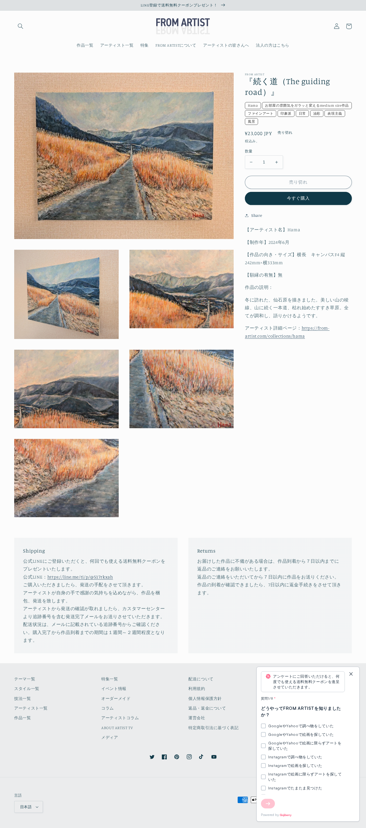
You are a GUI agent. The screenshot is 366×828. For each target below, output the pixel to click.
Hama (253, 105)
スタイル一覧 (26, 688)
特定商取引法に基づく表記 (213, 727)
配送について (201, 679)
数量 (249, 151)
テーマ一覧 (24, 679)
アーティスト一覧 (31, 708)
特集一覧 (109, 679)
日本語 (26, 807)
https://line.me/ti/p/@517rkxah (80, 577)
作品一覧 (22, 717)
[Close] (351, 674)
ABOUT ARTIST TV (117, 727)
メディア (109, 737)
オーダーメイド (115, 698)
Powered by (270, 815)
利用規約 (196, 688)
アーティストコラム (120, 717)
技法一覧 (22, 698)
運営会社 (196, 717)
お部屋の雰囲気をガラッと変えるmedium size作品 (307, 105)
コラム (107, 708)
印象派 (286, 113)
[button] (20, 26)
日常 (302, 113)
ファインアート (260, 113)
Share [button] (256, 215)
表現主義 (334, 113)
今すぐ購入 (298, 198)
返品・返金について (207, 708)
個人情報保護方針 (205, 698)
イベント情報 (113, 688)
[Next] (268, 803)
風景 (251, 121)
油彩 (316, 113)
